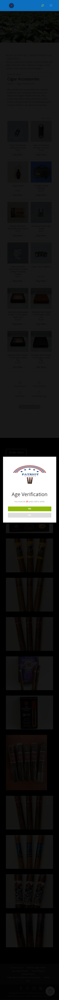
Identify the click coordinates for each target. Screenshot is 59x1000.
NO (29, 515)
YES (29, 508)
